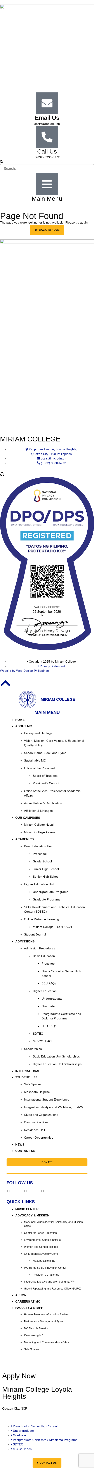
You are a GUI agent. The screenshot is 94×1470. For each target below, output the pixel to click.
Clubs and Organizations (41, 1114)
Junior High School (46, 869)
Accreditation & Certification (43, 803)
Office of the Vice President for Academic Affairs (52, 793)
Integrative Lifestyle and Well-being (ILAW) (53, 1107)
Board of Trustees (45, 775)
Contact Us (25, 1151)
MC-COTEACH (43, 1041)
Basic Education (44, 956)
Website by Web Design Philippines (24, 670)
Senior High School (46, 876)
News (19, 1144)
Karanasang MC (34, 1335)
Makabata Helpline (37, 1092)
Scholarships (33, 1049)
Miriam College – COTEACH (52, 927)
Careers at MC (27, 1301)
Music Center (26, 1209)
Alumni (21, 1295)
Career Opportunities (38, 1137)
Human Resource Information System (46, 1314)
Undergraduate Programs (50, 892)
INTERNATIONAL (27, 1071)
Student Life (26, 1077)
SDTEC (38, 1033)
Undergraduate (52, 998)
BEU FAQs (49, 983)
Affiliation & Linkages (38, 810)
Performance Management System (44, 1321)
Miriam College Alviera (39, 832)
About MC (23, 726)
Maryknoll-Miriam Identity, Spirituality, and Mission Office (53, 1224)
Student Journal (35, 934)
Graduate (48, 1006)
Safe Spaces (33, 1084)
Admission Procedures (39, 948)
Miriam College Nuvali (39, 824)
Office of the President (39, 768)
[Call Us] (47, 137)
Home (19, 720)
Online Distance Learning (41, 919)
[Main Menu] (47, 184)
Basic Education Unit (38, 846)
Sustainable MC (35, 760)
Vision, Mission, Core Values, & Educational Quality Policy (54, 743)
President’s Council (46, 783)
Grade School (42, 861)
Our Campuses (27, 817)
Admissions (25, 941)
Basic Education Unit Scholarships (56, 1056)
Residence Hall (34, 1130)
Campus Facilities (36, 1122)
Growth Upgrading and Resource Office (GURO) (52, 1288)
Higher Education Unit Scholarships (57, 1064)
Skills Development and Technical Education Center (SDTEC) (54, 909)
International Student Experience (46, 1099)
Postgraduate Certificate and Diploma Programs (61, 1016)
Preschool (40, 853)
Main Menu (47, 198)
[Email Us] (47, 103)
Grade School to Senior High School (61, 973)
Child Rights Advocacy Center (41, 1253)
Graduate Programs (46, 899)
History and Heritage (38, 733)
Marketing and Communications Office (46, 1342)
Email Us (47, 117)
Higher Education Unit (39, 884)
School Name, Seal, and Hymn (45, 753)
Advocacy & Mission (32, 1215)
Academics (24, 839)
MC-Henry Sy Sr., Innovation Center (45, 1267)
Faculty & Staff (29, 1308)
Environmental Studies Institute (42, 1239)
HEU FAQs (49, 1026)
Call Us (47, 151)
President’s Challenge (46, 1274)
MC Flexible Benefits (36, 1328)
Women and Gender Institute (41, 1246)
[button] (47, 162)
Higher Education (45, 991)
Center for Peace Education (40, 1232)
